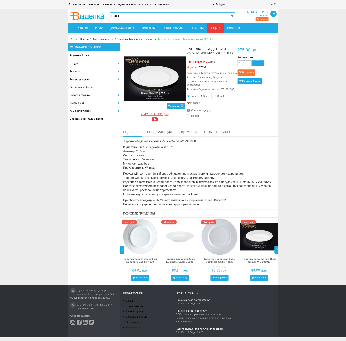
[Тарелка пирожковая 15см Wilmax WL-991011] (259, 237)
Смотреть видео (154, 114)
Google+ (221, 96)
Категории (193, 72)
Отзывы (210, 132)
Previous (122, 250)
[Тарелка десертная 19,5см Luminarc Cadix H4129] (140, 237)
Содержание (188, 132)
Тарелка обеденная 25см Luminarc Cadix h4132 (219, 260)
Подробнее (132, 132)
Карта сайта (133, 327)
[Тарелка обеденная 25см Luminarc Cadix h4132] (219, 237)
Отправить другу (201, 110)
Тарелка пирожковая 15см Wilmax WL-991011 (259, 260)
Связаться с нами (136, 316)
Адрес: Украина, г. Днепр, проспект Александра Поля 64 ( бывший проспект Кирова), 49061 (92, 294)
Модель (192, 67)
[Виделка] (87, 16)
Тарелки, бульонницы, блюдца (219, 72)
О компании (133, 322)
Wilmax (212, 61)
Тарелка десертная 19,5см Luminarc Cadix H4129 (140, 260)
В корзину (142, 277)
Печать (195, 115)
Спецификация (159, 132)
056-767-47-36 (85, 308)
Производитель (197, 61)
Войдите (220, 4)
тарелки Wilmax (197, 185)
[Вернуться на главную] (71, 39)
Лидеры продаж (135, 311)
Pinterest (195, 102)
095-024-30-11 (85, 304)
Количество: (246, 57)
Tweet (193, 96)
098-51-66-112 (103, 304)
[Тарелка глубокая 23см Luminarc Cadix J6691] (180, 237)
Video (226, 132)
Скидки (130, 300)
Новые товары (134, 306)
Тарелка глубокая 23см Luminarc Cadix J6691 (180, 260)
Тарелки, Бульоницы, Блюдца (204, 77)
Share (206, 96)
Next (276, 250)
